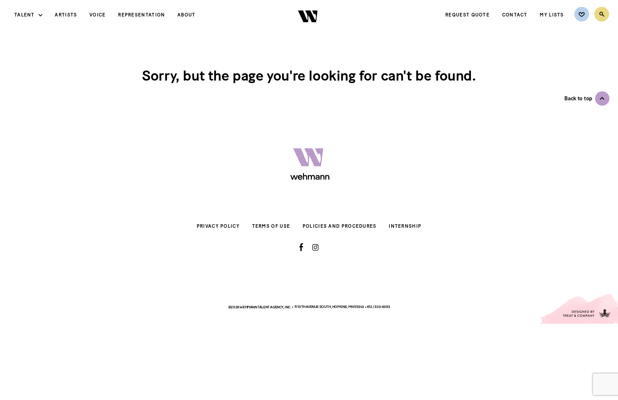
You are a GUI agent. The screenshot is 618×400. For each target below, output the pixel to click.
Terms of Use (271, 226)
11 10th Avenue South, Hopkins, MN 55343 (329, 306)
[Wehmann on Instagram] (315, 247)
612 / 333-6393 (378, 306)
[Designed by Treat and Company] (578, 309)
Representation (141, 15)
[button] (586, 98)
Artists (66, 15)
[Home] (308, 28)
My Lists (552, 15)
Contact (515, 15)
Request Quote (467, 15)
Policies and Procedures (340, 226)
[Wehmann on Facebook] (301, 247)
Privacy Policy (218, 226)
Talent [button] (24, 15)
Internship (405, 226)
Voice (97, 15)
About (186, 15)
